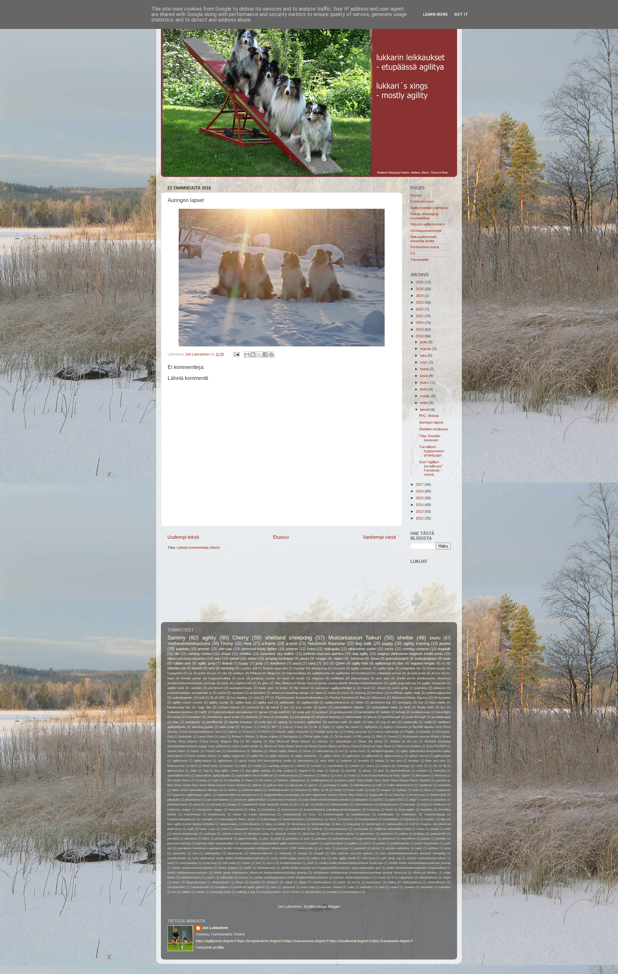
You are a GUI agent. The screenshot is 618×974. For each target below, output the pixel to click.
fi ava (338, 775)
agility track (175, 688)
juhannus (440, 799)
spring (282, 722)
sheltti (435, 638)
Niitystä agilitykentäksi (427, 224)
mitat (257, 829)
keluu (252, 809)
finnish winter (191, 678)
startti (211, 877)
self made (229, 863)
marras (426, 349)
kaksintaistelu (364, 804)
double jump (416, 673)
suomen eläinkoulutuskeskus (352, 877)
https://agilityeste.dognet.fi (216, 941)
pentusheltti (438, 833)
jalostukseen (193, 799)
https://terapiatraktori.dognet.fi (260, 941)
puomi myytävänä (427, 843)
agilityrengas (442, 756)
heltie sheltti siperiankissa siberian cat (197, 790)
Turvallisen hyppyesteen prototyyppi (431, 451)
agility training (416, 643)
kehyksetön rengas (209, 809)
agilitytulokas (202, 760)
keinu (311, 649)
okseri (381, 688)
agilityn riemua (418, 756)
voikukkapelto (182, 697)
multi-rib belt (297, 829)
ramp (447, 848)
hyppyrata (174, 673)
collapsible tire (410, 668)
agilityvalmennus (337, 702)
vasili (427, 722)
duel (381, 770)
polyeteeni (389, 838)
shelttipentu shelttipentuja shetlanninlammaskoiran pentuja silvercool (360, 872)
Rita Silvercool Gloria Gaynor (289, 741)
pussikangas (441, 717)
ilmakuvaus (417, 794)
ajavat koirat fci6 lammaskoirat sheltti (265, 760)
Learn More (435, 14)
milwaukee (241, 829)
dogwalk (444, 649)
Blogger (334, 906)
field (407, 707)
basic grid (266, 688)
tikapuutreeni (220, 882)
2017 (420, 484)
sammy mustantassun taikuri (426, 858)
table (357, 722)
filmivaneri (422, 775)
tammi (425, 409)
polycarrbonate (367, 838)
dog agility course (227, 770)
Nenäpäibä (291, 736)
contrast (316, 765)
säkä (312, 663)
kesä (424, 376)
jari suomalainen (218, 799)
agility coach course (187, 702)
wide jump (227, 727)
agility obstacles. (306, 756)
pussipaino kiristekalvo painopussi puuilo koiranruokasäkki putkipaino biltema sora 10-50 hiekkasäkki (245, 848)
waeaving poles (221, 892)
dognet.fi (305, 770)
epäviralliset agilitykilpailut (213, 775)
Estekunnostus (422, 201)
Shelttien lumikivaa (433, 429)
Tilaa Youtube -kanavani (430, 438)
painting (421, 688)
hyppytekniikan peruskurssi (233, 712)
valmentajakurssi (438, 692)
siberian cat (176, 668)
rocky (389, 649)
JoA (256, 697)
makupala (331, 649)
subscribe (226, 877)
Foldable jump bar (326, 731)
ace (341, 751)
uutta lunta (308, 887)
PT (267, 697)
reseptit (319, 853)
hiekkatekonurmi (279, 790)
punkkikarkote (400, 843)
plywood (439, 688)
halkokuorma (362, 785)
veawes (410, 887)
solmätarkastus (191, 877)
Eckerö (247, 731)
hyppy (243, 663)
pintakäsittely (224, 838)
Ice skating (239, 697)
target (447, 877)
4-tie (286, 727)
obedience (278, 663)
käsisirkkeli (390, 819)
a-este (291, 643)
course (369, 765)
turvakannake (176, 887)
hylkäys (402, 790)
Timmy (226, 643)
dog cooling (284, 770)
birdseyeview (176, 765)
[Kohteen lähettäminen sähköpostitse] (247, 354)
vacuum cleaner (331, 887)
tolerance (272, 882)
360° (274, 727)
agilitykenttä (321, 673)
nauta (176, 717)
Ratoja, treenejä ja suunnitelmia (424, 216)
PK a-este (363, 736)
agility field (360, 663)
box (401, 663)
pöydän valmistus (397, 848)
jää (307, 804)
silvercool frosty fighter (259, 649)
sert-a (270, 863)
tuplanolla (410, 722)
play (265, 838)
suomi (382, 877)
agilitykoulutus (393, 756)
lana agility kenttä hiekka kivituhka (190, 824)
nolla (448, 829)
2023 (420, 302)
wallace (238, 673)
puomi (445, 643)
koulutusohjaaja (435, 814)
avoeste (363, 760)
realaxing (285, 853)
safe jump (368, 858)
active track (357, 751)
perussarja (302, 717)
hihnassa (301, 790)
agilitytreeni (180, 760)
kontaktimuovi (360, 814)
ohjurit (325, 833)
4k (315, 727)
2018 (420, 336)
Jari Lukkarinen (215, 928)
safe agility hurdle (344, 858)
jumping (216, 804)
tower (341, 882)
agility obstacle (279, 756)
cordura (354, 765)
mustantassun (338, 829)
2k (212, 697)
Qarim (340, 663)
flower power (436, 668)
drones (367, 770)
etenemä (309, 775)
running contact (200, 654)
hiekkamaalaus (252, 790)
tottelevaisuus (322, 882)
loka (423, 355)
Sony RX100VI (436, 746)
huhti (424, 389)
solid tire (265, 722)
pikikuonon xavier (362, 649)
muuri (366, 688)
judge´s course (419, 799)
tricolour (377, 692)
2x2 (326, 663)
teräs (332, 692)
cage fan (204, 707)
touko (425, 382)
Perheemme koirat (424, 247)
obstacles (308, 833)
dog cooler (303, 707)
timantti (255, 882)
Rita (363, 697)
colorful (300, 765)
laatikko (430, 819)
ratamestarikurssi (261, 853)
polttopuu (321, 838)
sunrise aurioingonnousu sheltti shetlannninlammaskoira (291, 877)
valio (351, 887)
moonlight (443, 712)
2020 (420, 323)
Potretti (392, 736)
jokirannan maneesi (284, 799)
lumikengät (373, 824)
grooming (329, 785)
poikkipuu (292, 838)
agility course (219, 702)
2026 (420, 282)
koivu (312, 814)
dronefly (351, 770)
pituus (372, 717)
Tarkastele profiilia (210, 947)
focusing (201, 780)
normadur (194, 717)
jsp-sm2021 (282, 712)
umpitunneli (242, 683)
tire (225, 673)
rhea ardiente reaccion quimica (352, 853)
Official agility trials (316, 736)
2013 (420, 511)
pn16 (277, 838)
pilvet (206, 838)
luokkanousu (420, 712)
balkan (379, 760)
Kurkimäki (185, 736)
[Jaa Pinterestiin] (271, 354)
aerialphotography (383, 751)
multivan (317, 829)
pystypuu (342, 848)
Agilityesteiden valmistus (429, 208)
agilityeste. (287, 702)
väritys (200, 892)
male (190, 829)
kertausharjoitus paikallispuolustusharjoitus (332, 809)
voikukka (445, 887)
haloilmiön (425, 785)
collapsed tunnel (389, 673)
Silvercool (378, 697)
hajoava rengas (423, 663)
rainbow (433, 848)
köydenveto (411, 819)
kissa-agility (407, 809)
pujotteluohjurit (333, 843)
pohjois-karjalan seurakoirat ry (189, 692)
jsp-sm (263, 712)
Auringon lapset (431, 422)
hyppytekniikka (219, 678)
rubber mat (318, 858)
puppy (387, 643)
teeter (176, 882)
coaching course (278, 765)
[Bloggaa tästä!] (253, 354)
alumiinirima (306, 760)
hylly (416, 790)
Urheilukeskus (236, 751)
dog (205, 770)
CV (412, 253)
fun (443, 707)
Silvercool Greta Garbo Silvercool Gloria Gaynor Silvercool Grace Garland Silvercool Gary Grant (327, 746)
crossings (403, 765)
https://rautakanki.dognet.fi (392, 941)
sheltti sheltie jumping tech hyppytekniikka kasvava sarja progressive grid (331, 867)
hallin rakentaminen (400, 785)
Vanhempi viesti (379, 537)
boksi (283, 688)
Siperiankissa (296, 673)
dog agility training (258, 770)
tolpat (288, 882)
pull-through (391, 717)
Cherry (240, 637)
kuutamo (347, 819)
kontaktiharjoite (333, 814)
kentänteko (366, 712)
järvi (296, 804)
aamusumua (325, 751)
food (215, 780)
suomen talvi (337, 722)
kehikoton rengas (179, 809)
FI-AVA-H (264, 731)
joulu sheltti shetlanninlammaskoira (326, 799)
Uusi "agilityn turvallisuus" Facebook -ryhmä (431, 468)
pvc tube (325, 848)
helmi (424, 403)
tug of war (389, 722)
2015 (420, 498)
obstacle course (285, 833)
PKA (379, 736)
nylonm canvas (232, 833)
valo (381, 887)
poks (201, 673)
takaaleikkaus (428, 877)
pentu (304, 658)
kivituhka (427, 809)
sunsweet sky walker (277, 654)
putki (447, 658)
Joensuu (357, 658)
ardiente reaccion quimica (323, 654)
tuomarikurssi (437, 882)
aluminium (215, 688)
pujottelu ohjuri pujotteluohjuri (215, 843)
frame (249, 780)
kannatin (409, 804)
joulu (424, 342)
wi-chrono (292, 892)
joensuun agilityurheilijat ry (335, 688)
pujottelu (182, 649)
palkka (403, 833)
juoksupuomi (343, 712)
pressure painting (178, 843)
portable (440, 838)
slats (318, 692)
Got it (461, 14)
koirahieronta (216, 814)
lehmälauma (251, 824)
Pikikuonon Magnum (265, 673)
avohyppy (405, 702)
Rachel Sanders (342, 697)
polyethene (408, 838)
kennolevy (269, 809)
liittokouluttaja (321, 824)
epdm (323, 707)
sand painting (188, 863)
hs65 (203, 712)
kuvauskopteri (368, 819)
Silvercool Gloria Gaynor (410, 697)
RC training (254, 741)
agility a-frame (361, 668)
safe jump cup (390, 858)
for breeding (232, 780)
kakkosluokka (340, 804)
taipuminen (406, 877)
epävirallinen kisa (178, 775)
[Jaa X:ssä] (259, 354)
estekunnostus (288, 775)
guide (344, 785)
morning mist (275, 829)
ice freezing (396, 794)
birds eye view (435, 760)
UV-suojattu (442, 697)
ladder (385, 712)
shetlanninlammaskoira (188, 643)
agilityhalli (372, 756)
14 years (246, 727)
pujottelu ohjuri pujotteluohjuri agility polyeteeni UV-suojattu (279, 843)
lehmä (400, 712)
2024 (420, 296)
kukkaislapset (425, 658)
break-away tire (179, 707)
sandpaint (192, 722)
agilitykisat (383, 663)
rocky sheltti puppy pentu (288, 858)
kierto (389, 809)
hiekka (232, 790)
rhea (247, 643)
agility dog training (402, 683)
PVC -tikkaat (429, 416)
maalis (425, 396)
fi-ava (352, 775)
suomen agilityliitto (307, 722)
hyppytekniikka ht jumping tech (237, 794)
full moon (265, 780)
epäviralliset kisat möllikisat (254, 775)
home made (355, 790)
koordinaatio (386, 814)
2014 (420, 505)
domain (334, 770)
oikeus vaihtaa (344, 833)
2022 (420, 309)
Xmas (307, 751)
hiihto (316, 790)
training (360, 692)
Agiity (326, 727)
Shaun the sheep (370, 741)
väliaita (186, 892)
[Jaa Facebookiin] (265, 354)
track (345, 692)
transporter (374, 882)
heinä (424, 369)
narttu (420, 829)
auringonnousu (240, 688)
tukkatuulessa (412, 882)
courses (385, 765)
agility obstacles (433, 683)
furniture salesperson (291, 780)
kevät (300, 678)
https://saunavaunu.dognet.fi (306, 941)
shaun (226, 654)
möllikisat (337, 678)
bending (413, 760)
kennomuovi (290, 809)
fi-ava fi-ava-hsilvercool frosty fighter (385, 775)
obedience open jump (223, 717)
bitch (194, 765)
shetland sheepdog (288, 637)
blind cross (210, 765)
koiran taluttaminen (262, 814)
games (313, 785)
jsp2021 (378, 799)
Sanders (338, 668)
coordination (335, 765)
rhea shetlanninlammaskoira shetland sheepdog (412, 853)
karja (424, 804)
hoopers (386, 790)
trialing (392, 882)
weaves (292, 649)
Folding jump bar (355, 731)
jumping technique (280, 658)
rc (443, 663)
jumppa (232, 804)
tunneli (197, 668)
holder (338, 790)
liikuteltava (299, 824)
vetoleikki (426, 887)
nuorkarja (210, 833)
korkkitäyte (409, 814)
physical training (328, 717)
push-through (416, 717)
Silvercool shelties (409, 746)
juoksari (322, 712)
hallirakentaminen (180, 712)
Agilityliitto (371, 727)
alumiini (196, 688)
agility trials (243, 702)
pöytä (222, 692)
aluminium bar (380, 702)
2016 (420, 491)
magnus (318, 678)
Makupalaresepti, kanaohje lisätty (423, 239)
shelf (310, 863)
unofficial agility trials (404, 692)
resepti (302, 853)
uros (273, 887)
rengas (321, 658)
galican (257, 785)
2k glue (263, 683)
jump (259, 663)
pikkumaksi (354, 717)
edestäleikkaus (400, 770)
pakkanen (386, 833)
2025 (420, 289)
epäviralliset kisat (385, 707)
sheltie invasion (240, 722)
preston (204, 649)
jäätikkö (320, 804)
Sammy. (322, 741)
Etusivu (281, 537)
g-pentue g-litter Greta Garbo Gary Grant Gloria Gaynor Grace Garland (382, 780)
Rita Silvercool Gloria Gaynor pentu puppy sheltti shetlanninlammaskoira (329, 683)
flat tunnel (301, 688)
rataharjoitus (212, 853)
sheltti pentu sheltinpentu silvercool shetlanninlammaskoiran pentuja (260, 872)
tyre (212, 668)
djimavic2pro (175, 770)
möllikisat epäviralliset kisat (392, 829)
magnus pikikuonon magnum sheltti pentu (410, 654)
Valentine (257, 751)
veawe (394, 887)
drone (436, 673)
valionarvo (366, 887)
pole (307, 838)
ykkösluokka (313, 892)
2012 (420, 518)
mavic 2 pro (207, 829)
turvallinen (222, 887)
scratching (210, 863)
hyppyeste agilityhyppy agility (191, 794)
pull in (367, 843)
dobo (194, 770)
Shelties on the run (403, 741)
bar (420, 702)
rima (176, 722)
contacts (253, 707)
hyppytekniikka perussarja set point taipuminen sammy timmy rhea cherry (314, 794)
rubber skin (182, 663)
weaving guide (202, 727)
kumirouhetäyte (293, 819)
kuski (332, 819)
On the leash (342, 736)
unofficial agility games (249, 887)
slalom (338, 658)
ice (190, 673)
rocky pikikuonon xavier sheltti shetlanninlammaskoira (228, 858)
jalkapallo (173, 799)
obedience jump (258, 833)
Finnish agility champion (292, 731)
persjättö (173, 838)
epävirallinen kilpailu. (349, 707)
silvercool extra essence (186, 658)
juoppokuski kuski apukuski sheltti (265, 804)
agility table (386, 668)
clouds (257, 765)
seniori (245, 863)
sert (258, 863)
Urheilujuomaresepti (425, 231)
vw (174, 892)
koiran (237, 814)
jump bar (199, 804)
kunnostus (316, 819)
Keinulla (425, 731)
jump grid (304, 712)
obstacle (251, 717)
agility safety (332, 756)
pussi (297, 663)
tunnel (234, 658)
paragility (282, 717)
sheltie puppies (228, 867)
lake (443, 819)
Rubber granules (275, 668)
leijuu (268, 824)
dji (444, 765)
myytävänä (360, 829)
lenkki (282, 824)
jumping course (263, 678)
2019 (420, 329)
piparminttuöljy (248, 838)
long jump (353, 824)
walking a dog (246, 892)
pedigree (419, 833)
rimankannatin (176, 858)
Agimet (232, 731)
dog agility (360, 654)
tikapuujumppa (196, 882)
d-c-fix (433, 765)
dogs (320, 770)
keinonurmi (236, 809)
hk (327, 790)
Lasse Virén (205, 736)
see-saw (225, 649)
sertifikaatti (214, 722)
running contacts (416, 649)
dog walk (363, 643)
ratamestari (235, 853)
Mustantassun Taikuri (354, 637)
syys (424, 362)
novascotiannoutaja (185, 833)
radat (418, 848)
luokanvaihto (395, 824)
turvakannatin (200, 887)
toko (371, 722)
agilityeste (353, 756)
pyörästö (360, 848)
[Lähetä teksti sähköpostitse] (236, 354)
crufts (419, 765)
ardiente (346, 760)
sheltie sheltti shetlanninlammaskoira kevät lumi (351, 863)
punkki (381, 843)
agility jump (206, 663)
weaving (227, 668)
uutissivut (288, 887)
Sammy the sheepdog (310, 668)
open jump (400, 688)
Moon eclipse (269, 736)
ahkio (360, 702)
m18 (412, 824)
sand (170, 863)
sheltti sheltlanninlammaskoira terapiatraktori (416, 867)
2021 (420, 316)
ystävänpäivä (352, 892)
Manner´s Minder (243, 736)
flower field (425, 707)
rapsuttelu (179, 853)
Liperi (222, 736)
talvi (218, 658)
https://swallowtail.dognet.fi (349, 941)
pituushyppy (360, 678)
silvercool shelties (425, 872)
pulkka (353, 843)
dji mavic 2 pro (277, 707)
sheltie (405, 637)
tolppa (303, 882)
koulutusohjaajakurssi (181, 819)
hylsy (427, 790)
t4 (392, 877)
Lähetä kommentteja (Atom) (198, 547)
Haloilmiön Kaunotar (326, 643)
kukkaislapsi (269, 819)
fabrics (325, 775)
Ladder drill (248, 668)
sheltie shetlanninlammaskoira (192, 867)
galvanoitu (296, 785)
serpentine (258, 692)
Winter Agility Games (283, 751)
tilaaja (239, 882)
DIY (222, 697)
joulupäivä (361, 799)
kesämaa (373, 809)
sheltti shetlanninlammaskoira (187, 872)
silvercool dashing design (290, 692)
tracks (356, 882)
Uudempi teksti (183, 537)
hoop (372, 790)
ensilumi (422, 770)
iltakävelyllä (438, 794)
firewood (440, 775)
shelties (245, 654)
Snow (374, 658)
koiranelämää (292, 814)
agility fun (257, 756)
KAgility (410, 731)
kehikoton (439, 804)
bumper (228, 765)
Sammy (176, 637)
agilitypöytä (310, 702)
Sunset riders (176, 751)
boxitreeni (363, 673)
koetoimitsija (192, 814)
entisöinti (440, 770)
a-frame (268, 643)
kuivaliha (207, 819)
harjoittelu (444, 785)
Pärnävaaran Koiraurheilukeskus (300, 697)
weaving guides (270, 892)
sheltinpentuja (266, 867)
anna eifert (327, 760)
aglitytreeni (225, 760)
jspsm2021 (396, 799)
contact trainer (229, 707)
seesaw (238, 692)
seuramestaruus (290, 863)
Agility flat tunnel (347, 727)
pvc (214, 673)
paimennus (367, 833)
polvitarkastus (342, 838)
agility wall (265, 702)
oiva (267, 717)
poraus (425, 838)
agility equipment (233, 756)
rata (195, 853)
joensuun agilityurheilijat (250, 799)
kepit (285, 678)
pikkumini (190, 838)
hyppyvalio (376, 794)
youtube (332, 892)
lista (338, 824)
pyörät (376, 848)
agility (209, 637)
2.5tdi (262, 727)
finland (227, 663)
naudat (434, 829)
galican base (275, 785)
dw (177, 654)
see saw (382, 678)
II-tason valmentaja (386, 731)
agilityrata (343, 673)
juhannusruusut (177, 804)
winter (252, 658)
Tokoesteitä (419, 260)
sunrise (243, 877)
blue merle (437, 702)
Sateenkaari (343, 741)
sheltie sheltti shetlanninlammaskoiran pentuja (420, 863)
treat (224, 683)
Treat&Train (213, 751)
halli (379, 785)
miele (224, 829)
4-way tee (301, 727)
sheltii (247, 867)
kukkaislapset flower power (237, 819)
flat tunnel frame (178, 780)
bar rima (396, 760)
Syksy (195, 751)
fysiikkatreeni (320, 780)
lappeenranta (228, 824)
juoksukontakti (397, 658)
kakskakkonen (388, 804)
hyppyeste (444, 790)
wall (201, 697)
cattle (243, 765)
